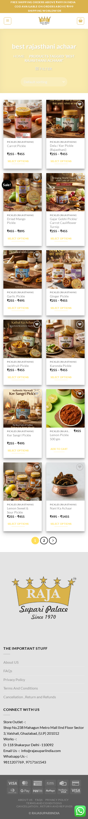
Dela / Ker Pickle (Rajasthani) (61, 148)
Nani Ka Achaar (61, 508)
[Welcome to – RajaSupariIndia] (44, 21)
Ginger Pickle (59, 296)
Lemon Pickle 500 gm (59, 437)
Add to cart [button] (59, 448)
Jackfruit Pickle (18, 366)
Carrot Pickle (16, 146)
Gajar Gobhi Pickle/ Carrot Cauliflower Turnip (63, 223)
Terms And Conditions (20, 688)
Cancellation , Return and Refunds (29, 697)
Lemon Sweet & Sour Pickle (17, 510)
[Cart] (80, 21)
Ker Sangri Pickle (19, 435)
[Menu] (7, 21)
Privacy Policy (14, 679)
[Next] (53, 541)
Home (18, 56)
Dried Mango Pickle (16, 221)
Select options (18, 161)
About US (11, 662)
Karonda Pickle (60, 366)
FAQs (7, 671)
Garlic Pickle (16, 296)
